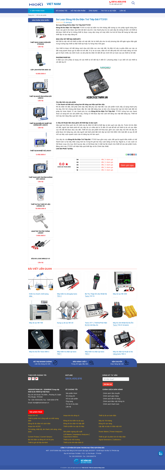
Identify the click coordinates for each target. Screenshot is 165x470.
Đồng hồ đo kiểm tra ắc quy (73, 421)
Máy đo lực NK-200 (120, 294)
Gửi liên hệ (108, 384)
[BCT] (82, 461)
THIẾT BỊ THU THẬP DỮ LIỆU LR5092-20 (40, 205)
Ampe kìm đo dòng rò (71, 415)
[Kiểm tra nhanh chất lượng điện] (40, 281)
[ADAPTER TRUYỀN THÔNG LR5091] (40, 220)
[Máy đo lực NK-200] (124, 281)
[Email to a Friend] (132, 154)
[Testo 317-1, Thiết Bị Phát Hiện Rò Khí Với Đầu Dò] (96, 310)
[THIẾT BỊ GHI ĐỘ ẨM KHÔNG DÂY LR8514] (40, 86)
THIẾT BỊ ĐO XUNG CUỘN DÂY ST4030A (40, 43)
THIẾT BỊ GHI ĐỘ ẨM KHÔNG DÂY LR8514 (40, 97)
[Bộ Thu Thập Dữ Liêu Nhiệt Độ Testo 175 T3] (96, 281)
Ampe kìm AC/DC (34, 426)
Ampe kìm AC (33, 415)
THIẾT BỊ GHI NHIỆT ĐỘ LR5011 (40, 151)
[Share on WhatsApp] (126, 154)
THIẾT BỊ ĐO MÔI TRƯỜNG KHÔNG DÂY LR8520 (40, 178)
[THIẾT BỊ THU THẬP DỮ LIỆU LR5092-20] (40, 193)
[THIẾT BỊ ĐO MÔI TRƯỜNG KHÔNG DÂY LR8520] (40, 166)
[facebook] (29, 378)
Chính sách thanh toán (111, 404)
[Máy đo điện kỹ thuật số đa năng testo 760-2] (124, 339)
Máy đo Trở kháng (105, 421)
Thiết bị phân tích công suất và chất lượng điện (43, 419)
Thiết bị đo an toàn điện (107, 415)
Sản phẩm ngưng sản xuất (72, 431)
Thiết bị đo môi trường (71, 440)
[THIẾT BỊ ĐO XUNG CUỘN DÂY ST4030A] (40, 32)
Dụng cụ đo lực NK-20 (65, 323)
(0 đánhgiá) (68, 22)
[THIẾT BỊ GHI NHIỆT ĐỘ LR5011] (40, 140)
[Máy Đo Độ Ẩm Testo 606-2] (40, 339)
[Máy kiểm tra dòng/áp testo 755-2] (68, 281)
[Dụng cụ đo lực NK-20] (68, 310)
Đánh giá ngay (127, 165)
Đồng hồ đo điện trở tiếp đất (73, 423)
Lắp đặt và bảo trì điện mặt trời (110, 426)
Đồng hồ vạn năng (105, 423)
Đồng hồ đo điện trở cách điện (39, 423)
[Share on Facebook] (128, 154)
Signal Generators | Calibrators (110, 440)
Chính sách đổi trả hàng (111, 399)
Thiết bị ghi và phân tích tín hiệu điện (112, 437)
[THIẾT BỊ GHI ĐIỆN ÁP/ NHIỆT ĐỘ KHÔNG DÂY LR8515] (40, 113)
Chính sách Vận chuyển (111, 393)
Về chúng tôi (61, 10)
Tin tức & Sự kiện (108, 10)
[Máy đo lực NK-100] (40, 310)
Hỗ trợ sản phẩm (78, 10)
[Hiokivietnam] (36, 4)
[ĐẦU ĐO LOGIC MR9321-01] (40, 247)
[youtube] (33, 378)
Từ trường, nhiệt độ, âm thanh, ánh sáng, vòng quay (44, 430)
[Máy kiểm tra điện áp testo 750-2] (96, 339)
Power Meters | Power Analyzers (110, 431)
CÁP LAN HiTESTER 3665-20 (41, 70)
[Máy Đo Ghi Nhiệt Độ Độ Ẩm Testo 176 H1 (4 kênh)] (124, 310)
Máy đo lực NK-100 (36, 323)
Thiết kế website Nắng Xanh (96, 467)
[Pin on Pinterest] (134, 154)
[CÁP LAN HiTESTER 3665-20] (40, 59)
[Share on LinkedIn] (136, 154)
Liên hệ (123, 10)
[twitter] (36, 378)
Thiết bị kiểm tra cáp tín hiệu (73, 426)
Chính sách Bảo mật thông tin (113, 401)
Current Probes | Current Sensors (40, 437)
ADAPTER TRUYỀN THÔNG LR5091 (40, 232)
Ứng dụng (93, 10)
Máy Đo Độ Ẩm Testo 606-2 (39, 352)
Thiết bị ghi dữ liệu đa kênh (38, 442)
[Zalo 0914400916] (160, 453)
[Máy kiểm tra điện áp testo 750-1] (68, 339)
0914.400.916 (118, 2)
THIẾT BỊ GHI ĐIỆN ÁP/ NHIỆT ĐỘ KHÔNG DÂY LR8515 (41, 124)
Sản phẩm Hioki (38, 10)
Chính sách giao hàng (111, 396)
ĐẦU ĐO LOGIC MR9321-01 (40, 258)
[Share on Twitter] (130, 154)
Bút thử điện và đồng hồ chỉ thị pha (41, 440)
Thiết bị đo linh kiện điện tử (73, 442)
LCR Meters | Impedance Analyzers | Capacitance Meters (76, 435)
